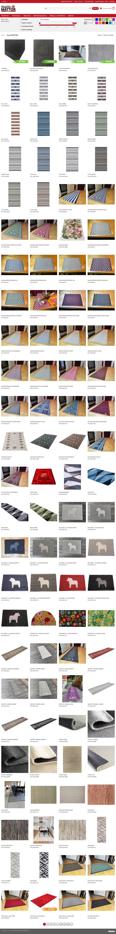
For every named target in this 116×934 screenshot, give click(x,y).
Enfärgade (24, 19)
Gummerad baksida (27, 26)
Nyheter (71, 16)
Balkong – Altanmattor (57, 16)
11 (64, 924)
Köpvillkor (112, 1)
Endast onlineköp (26, 29)
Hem (3, 35)
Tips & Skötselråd (88, 1)
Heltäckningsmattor (39, 16)
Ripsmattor (27, 16)
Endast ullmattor (26, 23)
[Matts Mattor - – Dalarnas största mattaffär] (8, 8)
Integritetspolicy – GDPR (101, 1)
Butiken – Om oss (78, 1)
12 (68, 924)
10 (61, 924)
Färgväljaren (87, 19)
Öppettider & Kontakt (66, 1)
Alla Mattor (5, 16)
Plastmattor (16, 16)
